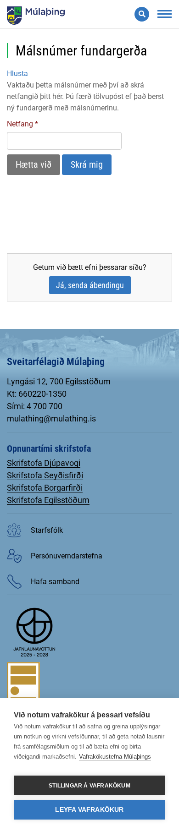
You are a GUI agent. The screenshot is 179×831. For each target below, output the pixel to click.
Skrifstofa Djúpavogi (43, 463)
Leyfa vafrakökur (89, 809)
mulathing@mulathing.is (51, 418)
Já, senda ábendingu (90, 285)
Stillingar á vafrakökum (89, 785)
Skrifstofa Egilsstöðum (48, 500)
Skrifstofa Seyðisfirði (45, 475)
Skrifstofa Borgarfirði (45, 487)
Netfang (20, 124)
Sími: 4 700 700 (34, 406)
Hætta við (33, 164)
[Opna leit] (141, 14)
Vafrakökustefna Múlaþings (115, 756)
